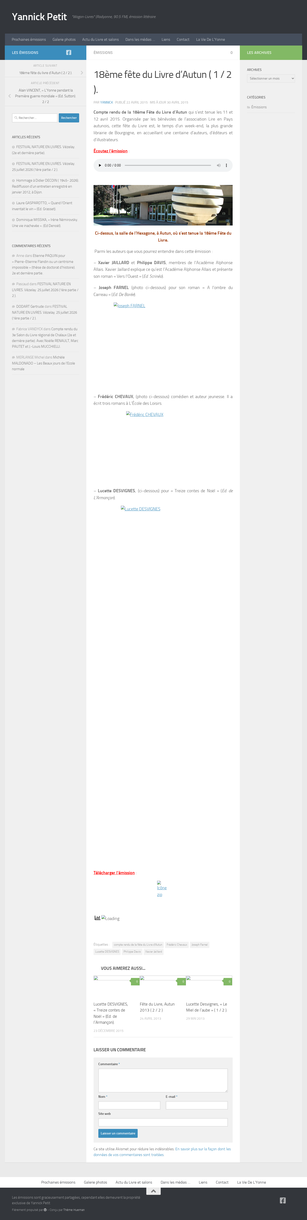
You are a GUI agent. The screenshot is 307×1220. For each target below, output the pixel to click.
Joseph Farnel (200, 944)
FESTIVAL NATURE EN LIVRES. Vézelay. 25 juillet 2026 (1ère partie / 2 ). (45, 290)
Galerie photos (64, 39)
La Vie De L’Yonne (210, 39)
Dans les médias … (140, 39)
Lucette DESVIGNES (107, 951)
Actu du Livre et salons (100, 39)
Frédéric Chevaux (177, 944)
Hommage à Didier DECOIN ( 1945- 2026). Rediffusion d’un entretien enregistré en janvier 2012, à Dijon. (45, 186)
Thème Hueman (74, 1210)
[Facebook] (68, 52)
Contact (183, 39)
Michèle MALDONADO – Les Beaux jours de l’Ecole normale (43, 363)
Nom (102, 1097)
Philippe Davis (132, 951)
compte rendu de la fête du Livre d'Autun (138, 944)
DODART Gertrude (30, 306)
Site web (104, 1114)
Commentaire (109, 1064)
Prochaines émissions (29, 39)
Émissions (103, 52)
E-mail (171, 1097)
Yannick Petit (39, 17)
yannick (106, 102)
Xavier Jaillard (153, 951)
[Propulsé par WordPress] (45, 1209)
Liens (166, 39)
